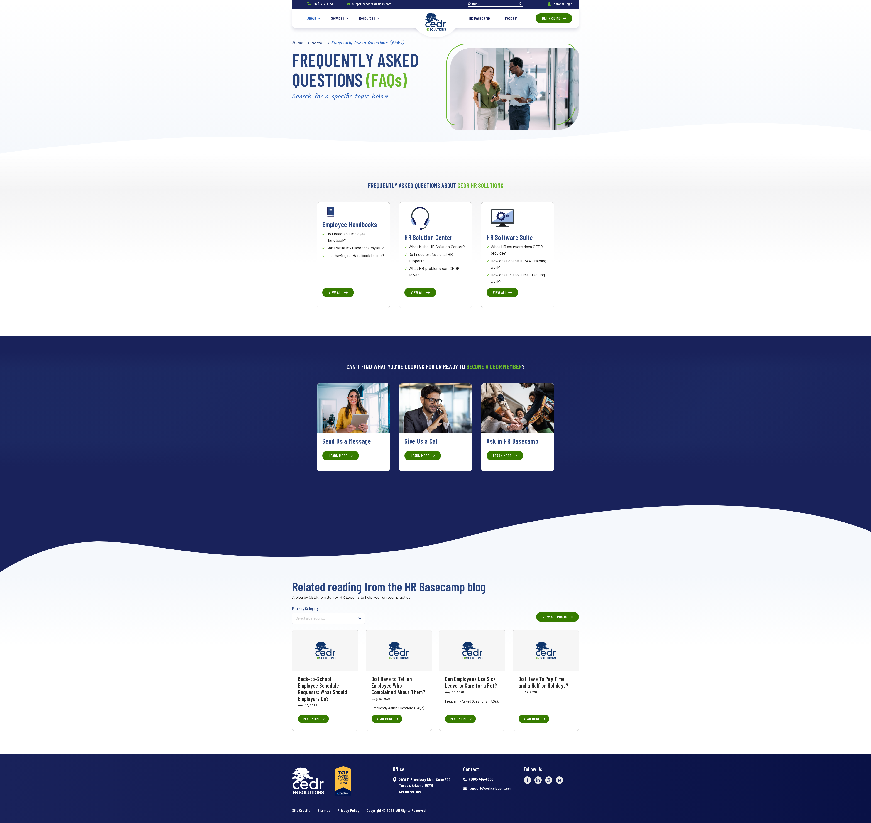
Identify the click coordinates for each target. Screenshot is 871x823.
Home (297, 43)
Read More (311, 718)
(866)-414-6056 (323, 4)
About (317, 43)
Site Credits (301, 810)
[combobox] (328, 618)
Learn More (338, 455)
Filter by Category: (306, 608)
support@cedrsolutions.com (371, 4)
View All (335, 292)
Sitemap (324, 810)
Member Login (562, 4)
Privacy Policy (348, 810)
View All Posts (555, 616)
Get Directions (410, 791)
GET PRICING (551, 18)
